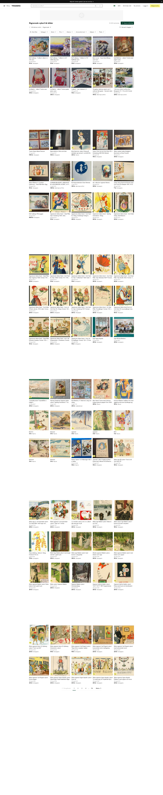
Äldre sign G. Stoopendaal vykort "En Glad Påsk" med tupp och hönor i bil (38, 522)
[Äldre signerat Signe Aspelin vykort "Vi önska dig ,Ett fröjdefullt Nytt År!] (103, 666)
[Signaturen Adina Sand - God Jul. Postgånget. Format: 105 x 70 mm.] (81, 327)
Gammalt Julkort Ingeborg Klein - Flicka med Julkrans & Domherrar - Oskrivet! (102, 460)
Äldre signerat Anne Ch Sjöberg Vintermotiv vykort (59, 647)
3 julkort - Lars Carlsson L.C (79, 89)
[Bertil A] (39, 420)
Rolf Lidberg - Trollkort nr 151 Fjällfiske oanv (79, 58)
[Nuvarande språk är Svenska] (114, 5)
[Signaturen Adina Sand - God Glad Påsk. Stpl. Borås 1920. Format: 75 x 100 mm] (124, 264)
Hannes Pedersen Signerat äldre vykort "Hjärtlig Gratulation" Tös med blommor (59, 401)
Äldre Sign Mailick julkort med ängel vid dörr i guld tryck (60, 553)
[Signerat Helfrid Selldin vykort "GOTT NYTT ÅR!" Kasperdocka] (103, 573)
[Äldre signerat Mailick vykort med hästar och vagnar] (124, 541)
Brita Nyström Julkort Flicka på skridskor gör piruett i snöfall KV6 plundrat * (80, 152)
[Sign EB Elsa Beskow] (124, 327)
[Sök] (95, 5)
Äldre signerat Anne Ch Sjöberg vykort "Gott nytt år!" (38, 647)
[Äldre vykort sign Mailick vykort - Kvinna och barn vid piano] (124, 510)
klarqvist (52, 432)
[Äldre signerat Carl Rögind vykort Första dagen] (39, 666)
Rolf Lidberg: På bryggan (36, 214)
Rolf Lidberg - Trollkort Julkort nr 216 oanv (38, 58)
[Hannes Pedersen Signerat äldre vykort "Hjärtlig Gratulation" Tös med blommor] (60, 389)
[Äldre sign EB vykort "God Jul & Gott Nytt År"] (124, 448)
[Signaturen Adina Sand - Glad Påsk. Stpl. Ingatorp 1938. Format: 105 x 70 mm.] (39, 264)
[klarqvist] (60, 420)
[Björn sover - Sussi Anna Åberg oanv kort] (103, 46)
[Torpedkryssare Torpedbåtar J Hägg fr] (39, 389)
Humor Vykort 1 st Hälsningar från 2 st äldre (81, 460)
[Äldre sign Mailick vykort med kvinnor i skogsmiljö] (81, 541)
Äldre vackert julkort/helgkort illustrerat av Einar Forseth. (122, 152)
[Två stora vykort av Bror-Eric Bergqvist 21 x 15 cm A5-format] (124, 78)
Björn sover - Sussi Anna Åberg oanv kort (101, 58)
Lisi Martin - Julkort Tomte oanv (38, 89)
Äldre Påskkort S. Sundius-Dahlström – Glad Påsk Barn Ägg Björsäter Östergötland (38, 183)
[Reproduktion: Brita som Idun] (60, 140)
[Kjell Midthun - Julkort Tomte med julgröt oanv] (124, 46)
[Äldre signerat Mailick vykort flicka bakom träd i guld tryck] (39, 573)
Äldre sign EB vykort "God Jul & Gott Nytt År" (123, 460)
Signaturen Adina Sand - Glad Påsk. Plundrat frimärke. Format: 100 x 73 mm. (39, 339)
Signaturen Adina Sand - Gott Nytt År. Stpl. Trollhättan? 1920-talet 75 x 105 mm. (81, 277)
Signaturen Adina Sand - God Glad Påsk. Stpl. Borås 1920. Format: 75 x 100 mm (123, 277)
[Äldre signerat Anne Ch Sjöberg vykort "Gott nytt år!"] (39, 635)
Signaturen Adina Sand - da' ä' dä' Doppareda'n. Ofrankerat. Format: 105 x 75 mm (59, 339)
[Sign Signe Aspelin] (103, 327)
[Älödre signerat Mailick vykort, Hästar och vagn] (103, 541)
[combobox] (64, 5)
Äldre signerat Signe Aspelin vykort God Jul (81, 678)
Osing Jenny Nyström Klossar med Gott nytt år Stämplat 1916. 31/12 (123, 183)
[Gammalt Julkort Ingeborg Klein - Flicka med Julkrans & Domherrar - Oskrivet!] (103, 448)
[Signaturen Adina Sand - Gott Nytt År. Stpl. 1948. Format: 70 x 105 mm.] (60, 264)
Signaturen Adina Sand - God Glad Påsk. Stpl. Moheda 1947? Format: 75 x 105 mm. (102, 277)
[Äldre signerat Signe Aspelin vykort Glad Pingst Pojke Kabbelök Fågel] (60, 666)
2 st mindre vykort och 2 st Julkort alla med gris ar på (81, 522)
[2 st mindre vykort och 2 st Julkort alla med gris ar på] (81, 510)
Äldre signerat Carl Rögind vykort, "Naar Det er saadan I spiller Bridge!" (81, 647)
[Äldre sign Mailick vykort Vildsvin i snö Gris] (103, 510)
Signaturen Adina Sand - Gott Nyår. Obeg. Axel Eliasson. (124, 214)
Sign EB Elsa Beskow (119, 338)
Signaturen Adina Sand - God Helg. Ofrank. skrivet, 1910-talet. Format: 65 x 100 (39, 308)
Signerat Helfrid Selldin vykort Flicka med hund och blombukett (123, 585)
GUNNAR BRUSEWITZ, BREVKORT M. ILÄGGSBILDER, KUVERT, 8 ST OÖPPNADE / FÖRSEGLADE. (59, 183)
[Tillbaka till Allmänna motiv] (29, 27)
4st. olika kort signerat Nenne (101, 182)
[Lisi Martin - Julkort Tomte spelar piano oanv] (60, 78)
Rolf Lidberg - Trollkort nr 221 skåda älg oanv (58, 58)
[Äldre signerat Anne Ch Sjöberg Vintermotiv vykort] (60, 635)
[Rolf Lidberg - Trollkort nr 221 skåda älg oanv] (60, 46)
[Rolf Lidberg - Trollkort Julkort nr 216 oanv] (39, 46)
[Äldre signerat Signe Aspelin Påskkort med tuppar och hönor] (124, 666)
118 (92, 688)
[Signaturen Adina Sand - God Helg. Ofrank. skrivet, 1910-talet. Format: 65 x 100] (39, 296)
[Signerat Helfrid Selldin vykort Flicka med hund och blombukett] (124, 573)
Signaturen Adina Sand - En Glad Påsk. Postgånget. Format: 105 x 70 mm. (102, 308)
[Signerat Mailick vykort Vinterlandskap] (81, 573)
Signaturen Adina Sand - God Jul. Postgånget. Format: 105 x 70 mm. (81, 339)
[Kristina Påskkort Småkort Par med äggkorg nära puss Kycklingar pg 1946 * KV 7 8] (124, 389)
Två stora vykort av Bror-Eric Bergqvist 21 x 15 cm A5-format (123, 90)
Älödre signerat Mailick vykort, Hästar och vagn (101, 553)
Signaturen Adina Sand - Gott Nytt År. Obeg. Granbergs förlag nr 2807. (81, 215)
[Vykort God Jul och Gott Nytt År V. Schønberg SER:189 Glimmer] (103, 140)
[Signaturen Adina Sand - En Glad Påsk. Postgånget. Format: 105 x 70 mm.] (103, 296)
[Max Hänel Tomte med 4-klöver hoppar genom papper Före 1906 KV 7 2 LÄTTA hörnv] (103, 389)
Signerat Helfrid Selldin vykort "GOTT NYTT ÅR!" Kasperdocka (102, 585)
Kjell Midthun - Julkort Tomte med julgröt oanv (123, 58)
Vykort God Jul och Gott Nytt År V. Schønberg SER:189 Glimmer (102, 152)
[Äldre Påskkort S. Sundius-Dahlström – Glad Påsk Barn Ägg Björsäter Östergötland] (39, 171)
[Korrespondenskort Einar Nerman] (81, 171)
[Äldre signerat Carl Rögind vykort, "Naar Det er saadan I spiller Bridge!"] (81, 635)
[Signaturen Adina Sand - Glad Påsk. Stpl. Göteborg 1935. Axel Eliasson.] (60, 202)
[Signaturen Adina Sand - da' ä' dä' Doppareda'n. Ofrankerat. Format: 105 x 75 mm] (60, 327)
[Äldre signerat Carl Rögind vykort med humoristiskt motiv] (124, 635)
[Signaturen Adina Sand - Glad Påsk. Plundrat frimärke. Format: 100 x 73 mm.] (39, 327)
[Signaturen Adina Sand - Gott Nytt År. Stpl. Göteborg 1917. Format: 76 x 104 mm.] (81, 296)
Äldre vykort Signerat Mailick (58, 584)
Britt (115, 432)
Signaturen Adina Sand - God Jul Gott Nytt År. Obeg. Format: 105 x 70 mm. (60, 308)
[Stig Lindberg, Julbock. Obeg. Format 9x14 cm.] (39, 541)
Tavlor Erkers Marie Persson (37, 151)
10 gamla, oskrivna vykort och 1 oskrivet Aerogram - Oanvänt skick (102, 90)
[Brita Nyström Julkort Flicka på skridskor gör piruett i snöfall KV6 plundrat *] (81, 140)
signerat (73, 432)
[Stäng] (161, 2)
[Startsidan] (16, 5)
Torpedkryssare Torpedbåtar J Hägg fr (38, 401)
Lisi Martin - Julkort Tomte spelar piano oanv (59, 90)
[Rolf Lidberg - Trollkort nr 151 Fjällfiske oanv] (81, 46)
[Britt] (124, 420)
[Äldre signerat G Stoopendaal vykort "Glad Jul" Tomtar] (60, 510)
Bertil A (31, 432)
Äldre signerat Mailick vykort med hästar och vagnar (123, 553)
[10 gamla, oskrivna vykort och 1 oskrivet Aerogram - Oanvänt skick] (103, 78)
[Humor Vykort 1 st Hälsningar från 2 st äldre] (81, 448)
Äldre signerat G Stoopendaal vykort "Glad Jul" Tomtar (58, 522)
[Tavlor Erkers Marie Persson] (39, 140)
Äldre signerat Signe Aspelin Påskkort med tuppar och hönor (123, 678)
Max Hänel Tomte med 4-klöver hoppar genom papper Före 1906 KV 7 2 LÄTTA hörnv (102, 401)
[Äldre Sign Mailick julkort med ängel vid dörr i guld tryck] (60, 541)
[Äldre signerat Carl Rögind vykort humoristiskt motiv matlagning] (103, 635)
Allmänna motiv (36, 27)
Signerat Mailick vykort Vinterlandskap (77, 585)
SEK (119, 6)
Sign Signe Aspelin (98, 338)
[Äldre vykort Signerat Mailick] (60, 573)
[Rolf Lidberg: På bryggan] (39, 202)
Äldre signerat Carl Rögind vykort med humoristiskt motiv (123, 647)
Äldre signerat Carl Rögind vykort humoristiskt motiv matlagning (102, 647)
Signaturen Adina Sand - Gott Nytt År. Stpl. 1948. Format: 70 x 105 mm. (60, 277)
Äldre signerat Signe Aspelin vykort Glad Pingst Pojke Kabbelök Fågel (60, 678)
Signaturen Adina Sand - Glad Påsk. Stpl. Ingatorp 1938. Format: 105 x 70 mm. (39, 277)
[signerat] (81, 420)
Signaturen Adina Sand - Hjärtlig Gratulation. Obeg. (102, 214)
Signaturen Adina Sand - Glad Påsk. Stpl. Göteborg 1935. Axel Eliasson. (60, 215)
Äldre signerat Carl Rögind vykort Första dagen (38, 678)
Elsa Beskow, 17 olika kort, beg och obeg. (81, 401)
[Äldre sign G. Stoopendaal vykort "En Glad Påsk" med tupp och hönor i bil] (39, 510)
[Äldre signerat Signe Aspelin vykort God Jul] (81, 666)
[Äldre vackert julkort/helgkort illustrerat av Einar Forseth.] (124, 140)
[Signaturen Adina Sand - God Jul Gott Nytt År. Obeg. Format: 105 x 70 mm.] (60, 296)
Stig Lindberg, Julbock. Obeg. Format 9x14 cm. (37, 553)
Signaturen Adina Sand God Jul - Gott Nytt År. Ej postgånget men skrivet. (123, 308)
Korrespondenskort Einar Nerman (80, 182)
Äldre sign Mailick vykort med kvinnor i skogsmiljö (79, 553)
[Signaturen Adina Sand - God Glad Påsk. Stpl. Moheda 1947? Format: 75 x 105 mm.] (103, 264)
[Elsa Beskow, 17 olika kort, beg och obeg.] (81, 389)
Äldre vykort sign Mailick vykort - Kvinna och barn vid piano (123, 522)
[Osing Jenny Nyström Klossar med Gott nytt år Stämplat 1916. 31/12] (124, 171)
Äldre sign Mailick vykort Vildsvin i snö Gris (102, 522)
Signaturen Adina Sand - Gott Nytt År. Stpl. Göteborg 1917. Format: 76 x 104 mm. (81, 308)
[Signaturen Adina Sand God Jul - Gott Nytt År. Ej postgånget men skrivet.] (124, 296)
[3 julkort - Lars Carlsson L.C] (81, 78)
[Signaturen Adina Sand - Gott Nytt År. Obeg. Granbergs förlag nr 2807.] (81, 202)
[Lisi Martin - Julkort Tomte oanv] (39, 78)
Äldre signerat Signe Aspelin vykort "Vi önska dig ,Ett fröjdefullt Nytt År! (103, 678)
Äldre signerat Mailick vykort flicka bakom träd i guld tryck (38, 585)
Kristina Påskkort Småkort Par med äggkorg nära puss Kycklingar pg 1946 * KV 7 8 (123, 401)
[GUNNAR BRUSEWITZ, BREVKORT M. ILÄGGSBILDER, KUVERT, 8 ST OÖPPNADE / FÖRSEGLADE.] (60, 171)
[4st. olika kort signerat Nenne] (103, 171)
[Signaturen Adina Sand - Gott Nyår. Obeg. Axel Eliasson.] (124, 202)
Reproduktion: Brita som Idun (58, 151)
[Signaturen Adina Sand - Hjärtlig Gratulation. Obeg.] (103, 202)
